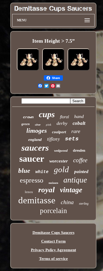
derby (62, 123)
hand (79, 116)
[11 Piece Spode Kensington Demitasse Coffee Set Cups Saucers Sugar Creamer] (28, 70)
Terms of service (53, 259)
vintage (71, 190)
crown (28, 117)
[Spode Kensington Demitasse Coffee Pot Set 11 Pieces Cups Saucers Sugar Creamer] (53, 70)
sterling (83, 203)
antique (75, 179)
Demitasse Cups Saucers (53, 232)
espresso (31, 180)
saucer (31, 159)
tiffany (53, 138)
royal (46, 189)
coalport (59, 132)
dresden (79, 150)
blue (24, 170)
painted (81, 171)
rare (75, 131)
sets (72, 139)
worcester (58, 161)
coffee (80, 160)
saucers (35, 147)
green (25, 124)
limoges (36, 130)
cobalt (79, 123)
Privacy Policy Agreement (53, 250)
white (42, 172)
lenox (29, 192)
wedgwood (61, 150)
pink (48, 124)
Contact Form (53, 241)
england (35, 139)
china (67, 202)
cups (47, 114)
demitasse (36, 200)
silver (38, 124)
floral (64, 117)
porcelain (53, 211)
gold (61, 169)
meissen (53, 182)
